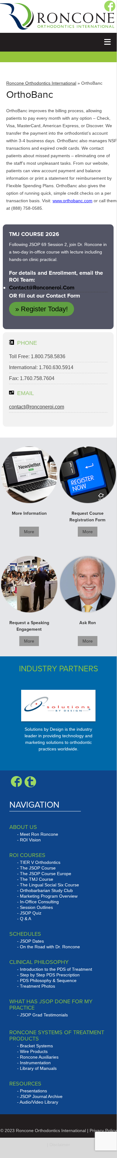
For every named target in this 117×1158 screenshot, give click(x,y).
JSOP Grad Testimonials (44, 1014)
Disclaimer (59, 1144)
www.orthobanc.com (72, 200)
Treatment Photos (37, 986)
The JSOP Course (38, 867)
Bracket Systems (36, 1045)
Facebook (16, 781)
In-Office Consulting (39, 901)
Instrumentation (35, 1062)
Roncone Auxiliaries (39, 1057)
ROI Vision (30, 839)
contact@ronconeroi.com (41, 287)
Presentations (33, 1090)
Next (81, 723)
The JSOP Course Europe (45, 873)
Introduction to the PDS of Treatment (56, 969)
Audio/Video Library (39, 1102)
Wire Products (34, 1051)
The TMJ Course (36, 879)
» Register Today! (41, 309)
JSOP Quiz (30, 912)
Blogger (30, 781)
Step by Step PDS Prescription (50, 974)
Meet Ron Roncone (39, 834)
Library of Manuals (38, 1068)
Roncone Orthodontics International (41, 83)
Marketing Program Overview (48, 896)
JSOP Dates (32, 941)
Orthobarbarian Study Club (46, 890)
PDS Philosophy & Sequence (48, 980)
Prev (14, 723)
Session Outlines (36, 907)
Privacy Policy (103, 1130)
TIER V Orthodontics (40, 862)
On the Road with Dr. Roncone (50, 946)
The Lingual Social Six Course (49, 884)
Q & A (25, 918)
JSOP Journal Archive (41, 1096)
